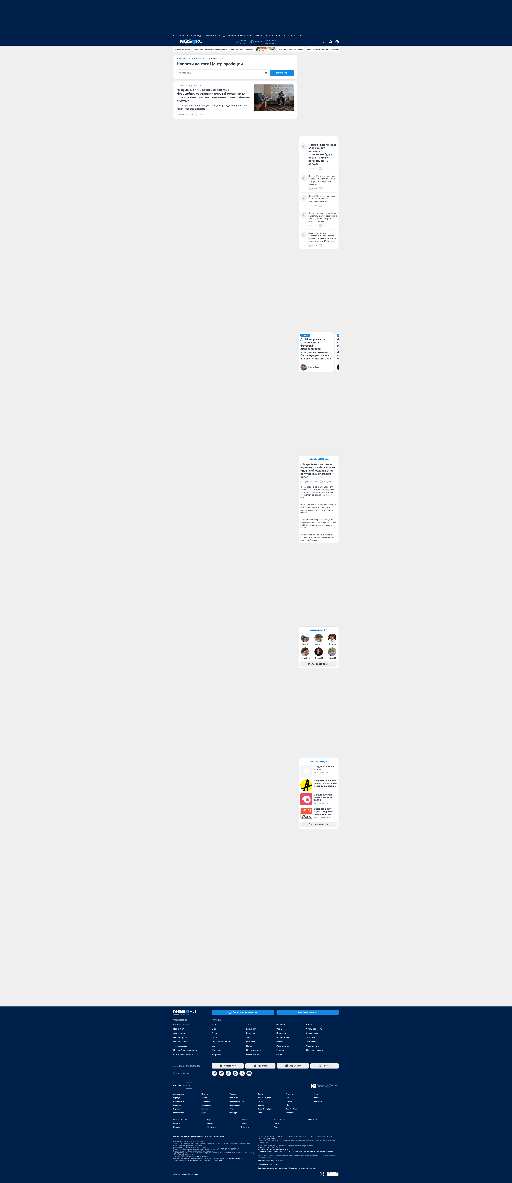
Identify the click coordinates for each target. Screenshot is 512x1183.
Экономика (311, 1041)
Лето (248, 1037)
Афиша (259, 36)
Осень (279, 1029)
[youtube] (249, 1073)
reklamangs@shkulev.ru (266, 1138)
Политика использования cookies (270, 1161)
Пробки (256, 42)
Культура (250, 1033)
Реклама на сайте (181, 1024)
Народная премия (314, 1050)
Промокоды (196, 36)
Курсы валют (282, 36)
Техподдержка (180, 1046)
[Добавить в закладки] (292, 114)
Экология (310, 1037)
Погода (222, 36)
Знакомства (210, 36)
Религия (280, 1050)
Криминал (251, 1029)
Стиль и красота (314, 1029)
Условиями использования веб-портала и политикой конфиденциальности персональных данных (295, 1151)
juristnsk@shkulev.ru (234, 1158)
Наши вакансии (180, 1041)
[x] (242, 1073)
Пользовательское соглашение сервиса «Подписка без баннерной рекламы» (287, 1168)
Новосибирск (183, 59)
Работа (279, 1041)
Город (214, 1037)
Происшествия (283, 1037)
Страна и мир (312, 1033)
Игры (293, 36)
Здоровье (216, 1054)
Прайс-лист (178, 1029)
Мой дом (250, 1041)
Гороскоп (269, 36)
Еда (213, 1046)
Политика (281, 1033)
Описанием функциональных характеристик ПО (276, 1149)
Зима (248, 1024)
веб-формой (217, 1160)
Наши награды (180, 1037)
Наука (249, 1046)
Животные (217, 1050)
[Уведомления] (330, 42)
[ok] (228, 1073)
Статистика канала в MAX (185, 1054)
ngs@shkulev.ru (202, 1157)
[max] (235, 1073)
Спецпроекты (312, 1046)
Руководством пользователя (269, 1148)
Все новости (198, 59)
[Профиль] (337, 42)
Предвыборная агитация (185, 1050)
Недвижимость (181, 36)
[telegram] (214, 1073)
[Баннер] (266, 49)
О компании (179, 1033)
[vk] (221, 1073)
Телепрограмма (246, 36)
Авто (214, 1024)
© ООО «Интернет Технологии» (185, 1174)
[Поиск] (324, 42)
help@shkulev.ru (191, 1160)
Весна (214, 1033)
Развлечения (282, 1046)
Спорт (309, 1024)
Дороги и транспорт (221, 1041)
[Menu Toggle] (175, 42)
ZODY (301, 36)
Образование (252, 1054)
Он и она (280, 1024)
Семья (279, 1054)
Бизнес (215, 1029)
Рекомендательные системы (268, 1164)
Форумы (232, 36)
